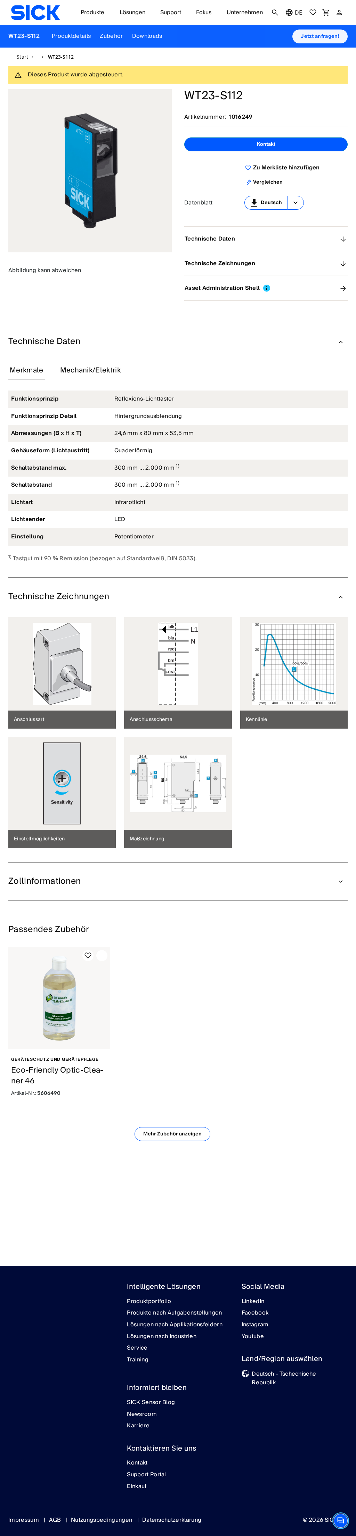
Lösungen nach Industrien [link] (161, 1336)
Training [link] (137, 1360)
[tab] (26, 370)
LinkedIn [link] (253, 1301)
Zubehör (111, 36)
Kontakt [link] (137, 1463)
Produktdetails (71, 36)
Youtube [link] (253, 1336)
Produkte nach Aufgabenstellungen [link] (174, 1313)
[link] (35, 12)
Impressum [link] (24, 1520)
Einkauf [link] (136, 1486)
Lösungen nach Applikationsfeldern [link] (174, 1324)
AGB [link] (56, 1520)
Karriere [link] (138, 1425)
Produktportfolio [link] (149, 1301)
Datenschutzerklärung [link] (171, 1520)
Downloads (147, 36)
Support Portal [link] (146, 1474)
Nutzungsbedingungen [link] (102, 1520)
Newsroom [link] (142, 1414)
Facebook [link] (255, 1313)
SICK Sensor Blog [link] (151, 1402)
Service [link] (137, 1348)
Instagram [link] (255, 1324)
